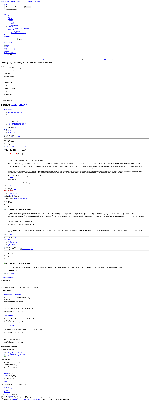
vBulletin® (11, 396)
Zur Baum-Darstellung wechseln (17, 124)
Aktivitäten (7, 36)
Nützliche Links (12, 30)
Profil (9, 130)
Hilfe (5, 4)
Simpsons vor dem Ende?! (9, 325)
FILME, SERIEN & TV (11, 48)
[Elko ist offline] (16, 137)
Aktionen (10, 26)
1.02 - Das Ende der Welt (9, 304)
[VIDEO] (6, 376)
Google (20, 353)
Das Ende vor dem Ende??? (10, 336)
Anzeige (5, 118)
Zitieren (12, 185)
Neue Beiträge (12, 15)
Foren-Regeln (4, 381)
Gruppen (13, 22)
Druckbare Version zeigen (15, 112)
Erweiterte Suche (9, 42)
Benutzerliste (14, 25)
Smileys (6, 373)
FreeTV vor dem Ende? (9, 315)
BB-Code (6, 372)
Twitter (20, 356)
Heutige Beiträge (15, 31)
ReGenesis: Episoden (10, 53)
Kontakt (6, 387)
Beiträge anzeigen (12, 132)
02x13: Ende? (19, 104)
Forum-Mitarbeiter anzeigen (18, 33)
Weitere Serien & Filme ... (11, 50)
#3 (15, 238)
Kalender (10, 19)
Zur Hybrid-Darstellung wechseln (17, 123)
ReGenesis (7, 51)
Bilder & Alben (15, 23)
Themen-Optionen (8, 109)
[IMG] (6, 375)
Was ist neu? (7, 34)
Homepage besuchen (13, 245)
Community (11, 20)
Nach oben (7, 392)
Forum (6, 14)
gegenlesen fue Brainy (8, 277)
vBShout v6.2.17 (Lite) (19, 399)
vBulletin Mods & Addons (34, 399)
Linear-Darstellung (13, 121)
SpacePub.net (8, 388)
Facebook (22, 354)
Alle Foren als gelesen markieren (20, 28)
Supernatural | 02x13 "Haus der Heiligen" (13, 294)
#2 (15, 189)
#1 (15, 127)
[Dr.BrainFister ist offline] (20, 198)
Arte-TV (11, 177)
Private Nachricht (12, 134)
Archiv (6, 390)
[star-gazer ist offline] (26, 249)
